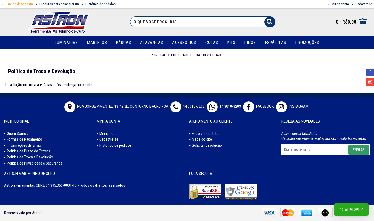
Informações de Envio (24, 145)
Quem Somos (17, 133)
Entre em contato (205, 133)
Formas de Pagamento (24, 139)
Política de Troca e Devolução (30, 157)
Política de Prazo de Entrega (29, 151)
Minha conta (109, 133)
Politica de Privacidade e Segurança (34, 163)
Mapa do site (202, 139)
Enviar (359, 150)
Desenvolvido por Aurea (22, 213)
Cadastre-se (108, 139)
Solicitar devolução (207, 145)
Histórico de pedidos (115, 145)
